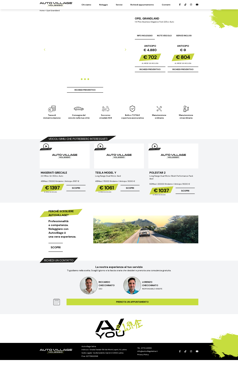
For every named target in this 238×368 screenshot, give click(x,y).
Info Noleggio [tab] (145, 35)
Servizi (119, 4)
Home (42, 10)
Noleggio (103, 4)
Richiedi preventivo (85, 90)
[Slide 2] (85, 79)
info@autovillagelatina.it (147, 351)
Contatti (166, 4)
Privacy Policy (143, 354)
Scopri (76, 188)
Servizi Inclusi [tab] (184, 35)
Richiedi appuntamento (142, 4)
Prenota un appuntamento (132, 301)
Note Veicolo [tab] (164, 35)
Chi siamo (86, 4)
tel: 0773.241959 (144, 348)
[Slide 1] (82, 79)
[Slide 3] (88, 79)
